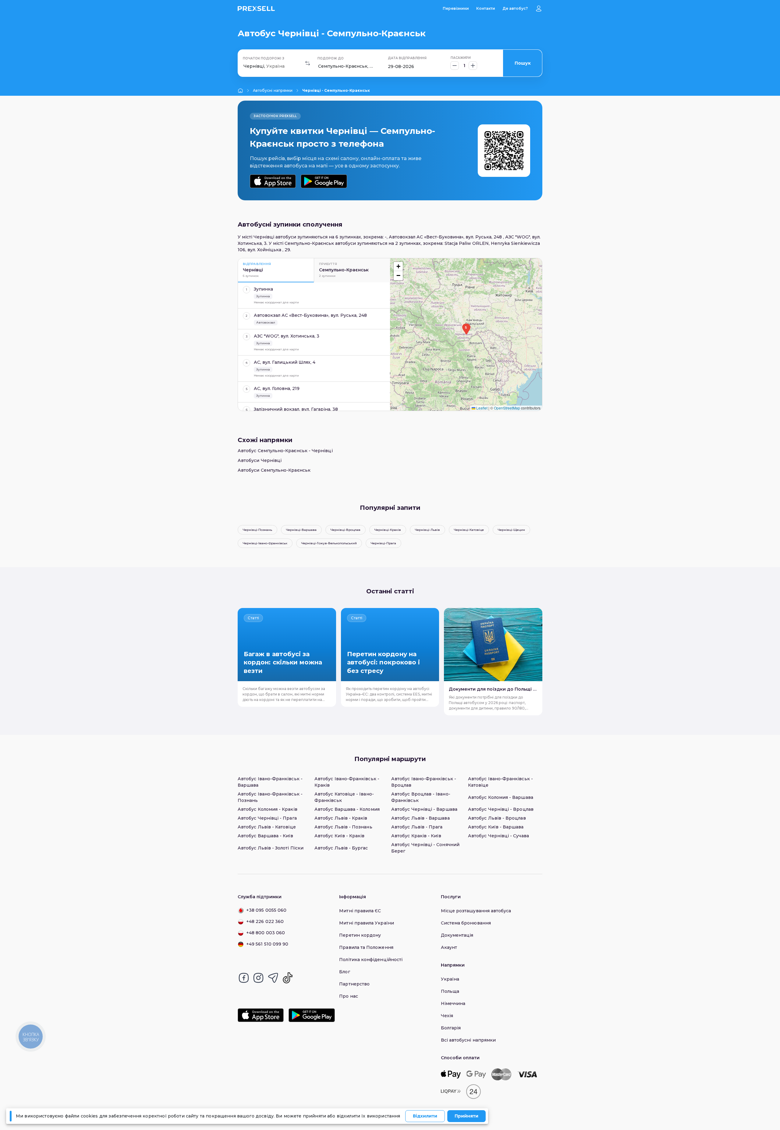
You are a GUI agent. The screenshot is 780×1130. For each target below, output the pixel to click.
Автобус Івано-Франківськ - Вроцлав (423, 782)
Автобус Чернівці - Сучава (498, 836)
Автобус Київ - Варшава (496, 827)
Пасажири (461, 58)
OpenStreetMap (507, 407)
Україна (450, 979)
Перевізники (456, 8)
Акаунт (449, 947)
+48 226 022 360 (265, 921)
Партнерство (354, 984)
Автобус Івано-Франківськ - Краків (346, 782)
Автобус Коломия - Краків (267, 809)
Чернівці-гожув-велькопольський (329, 543)
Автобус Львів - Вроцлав (497, 818)
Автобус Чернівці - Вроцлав (501, 809)
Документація (457, 935)
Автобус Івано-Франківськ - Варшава (270, 782)
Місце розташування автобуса (476, 911)
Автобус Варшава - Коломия (347, 809)
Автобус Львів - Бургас (341, 848)
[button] (466, 329)
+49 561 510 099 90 (267, 944)
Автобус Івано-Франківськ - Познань (270, 797)
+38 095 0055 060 (266, 910)
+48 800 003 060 (265, 932)
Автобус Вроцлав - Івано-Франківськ (420, 797)
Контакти (485, 8)
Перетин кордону (360, 935)
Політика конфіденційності (370, 959)
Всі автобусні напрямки (468, 1040)
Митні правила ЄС (360, 911)
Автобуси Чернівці (260, 460)
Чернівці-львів (427, 530)
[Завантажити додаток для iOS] (273, 181)
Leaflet (481, 407)
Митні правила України (366, 923)
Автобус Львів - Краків (340, 818)
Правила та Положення (366, 947)
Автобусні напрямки (272, 90)
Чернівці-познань (257, 530)
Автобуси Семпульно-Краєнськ (274, 470)
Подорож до (330, 58)
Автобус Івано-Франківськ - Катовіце (500, 782)
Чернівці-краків (387, 530)
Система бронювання (466, 923)
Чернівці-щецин (511, 530)
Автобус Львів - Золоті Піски (270, 848)
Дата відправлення (407, 58)
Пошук (523, 63)
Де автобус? (515, 8)
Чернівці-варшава (301, 530)
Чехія (447, 1015)
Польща (450, 991)
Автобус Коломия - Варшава (500, 797)
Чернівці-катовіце (469, 530)
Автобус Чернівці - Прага (267, 818)
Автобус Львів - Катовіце (267, 827)
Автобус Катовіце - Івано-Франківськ (344, 797)
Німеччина (453, 1003)
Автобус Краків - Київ (416, 836)
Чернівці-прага (383, 543)
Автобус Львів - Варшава (420, 818)
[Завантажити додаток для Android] (324, 181)
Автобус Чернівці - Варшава (424, 809)
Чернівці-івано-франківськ (265, 543)
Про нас (348, 996)
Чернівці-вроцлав (345, 530)
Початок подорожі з (263, 58)
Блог (344, 971)
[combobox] (244, 66)
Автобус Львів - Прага (416, 827)
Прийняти (466, 1116)
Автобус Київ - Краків (339, 836)
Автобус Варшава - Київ (265, 836)
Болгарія (451, 1028)
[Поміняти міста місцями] (308, 63)
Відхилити (425, 1116)
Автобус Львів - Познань (343, 827)
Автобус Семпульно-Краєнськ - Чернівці (285, 450)
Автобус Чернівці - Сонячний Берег (425, 848)
